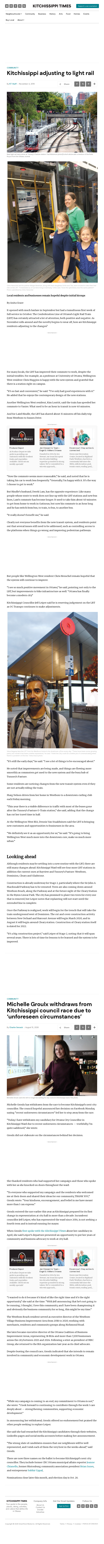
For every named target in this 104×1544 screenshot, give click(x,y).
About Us (40, 1505)
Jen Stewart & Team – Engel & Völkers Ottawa (50, 449)
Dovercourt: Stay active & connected (82, 449)
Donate (40, 1510)
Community (13, 68)
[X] (82, 84)
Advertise (40, 1512)
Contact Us (40, 1507)
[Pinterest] (88, 84)
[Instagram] (11, 6)
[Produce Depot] (22, 436)
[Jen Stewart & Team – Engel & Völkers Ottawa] (52, 436)
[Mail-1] (7, 6)
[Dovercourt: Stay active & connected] (82, 436)
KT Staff (13, 84)
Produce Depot (17, 448)
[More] (94, 84)
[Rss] (24, 6)
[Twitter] (20, 6)
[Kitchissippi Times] (52, 5)
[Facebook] (15, 6)
